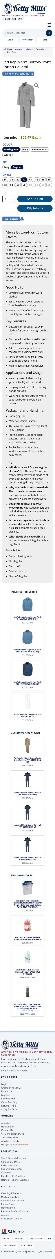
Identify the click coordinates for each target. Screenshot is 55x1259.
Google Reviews (14, 1144)
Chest (6, 174)
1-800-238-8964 (18, 1070)
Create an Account (11, 1087)
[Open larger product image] (26, 105)
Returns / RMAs (8, 1105)
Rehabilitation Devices (12, 1200)
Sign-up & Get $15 (10, 1161)
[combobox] (8, 199)
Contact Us (7, 1130)
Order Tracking (9, 1102)
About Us (6, 1123)
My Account (27, 40)
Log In (10, 40)
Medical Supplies (10, 1197)
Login (4, 1084)
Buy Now (33, 208)
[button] (4, 105)
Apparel (5, 1215)
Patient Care (7, 1204)
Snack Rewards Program (13, 1158)
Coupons (6, 1172)
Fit (4, 162)
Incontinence (8, 1207)
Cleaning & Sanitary (11, 1193)
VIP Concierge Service (12, 1133)
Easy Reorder (8, 1098)
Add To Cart (35, 199)
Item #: (7, 73)
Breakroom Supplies (11, 1218)
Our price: (11, 137)
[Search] (49, 33)
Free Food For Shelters (13, 1176)
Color (7, 144)
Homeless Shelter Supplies (15, 1179)
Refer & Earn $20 (9, 1165)
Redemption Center (11, 1168)
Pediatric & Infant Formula (14, 1211)
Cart (44, 40)
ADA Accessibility (10, 1141)
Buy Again (6, 1095)
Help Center (7, 1126)
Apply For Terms (9, 1109)
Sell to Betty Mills (9, 1137)
